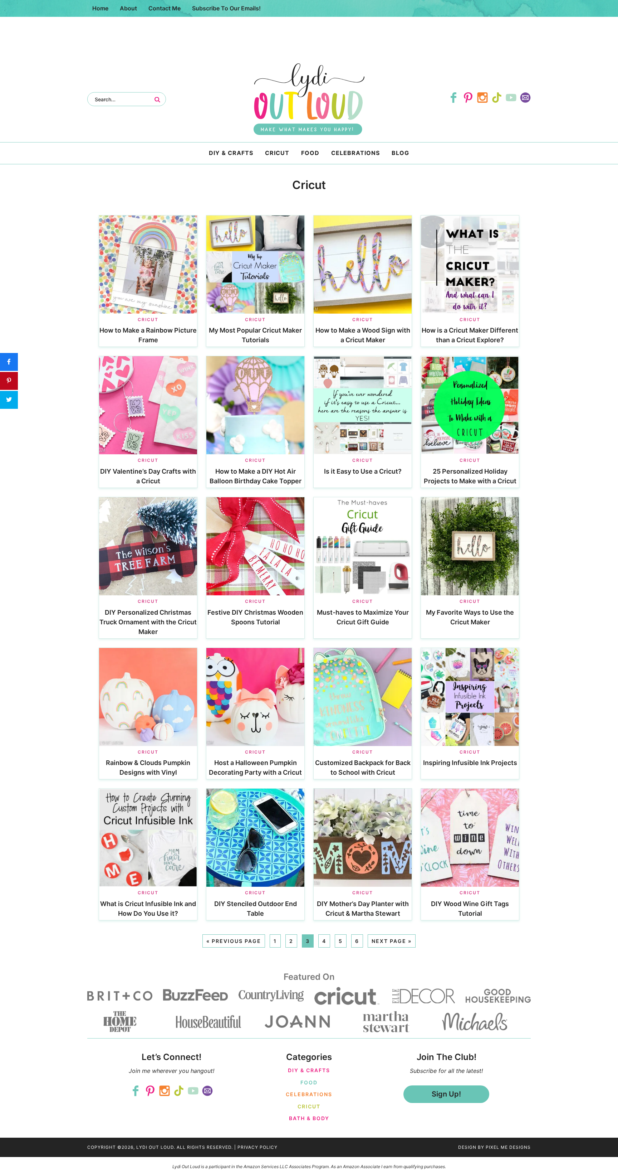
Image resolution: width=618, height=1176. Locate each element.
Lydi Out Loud (309, 99)
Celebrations (309, 1094)
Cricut (148, 319)
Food (309, 1082)
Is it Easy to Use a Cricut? (363, 471)
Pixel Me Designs (508, 1147)
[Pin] (9, 381)
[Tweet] (9, 400)
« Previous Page (233, 941)
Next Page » (392, 941)
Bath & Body (309, 1118)
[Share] (9, 362)
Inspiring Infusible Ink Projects (470, 762)
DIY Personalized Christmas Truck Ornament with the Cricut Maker (148, 622)
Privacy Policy (257, 1147)
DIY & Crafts (309, 1070)
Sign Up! (446, 1094)
